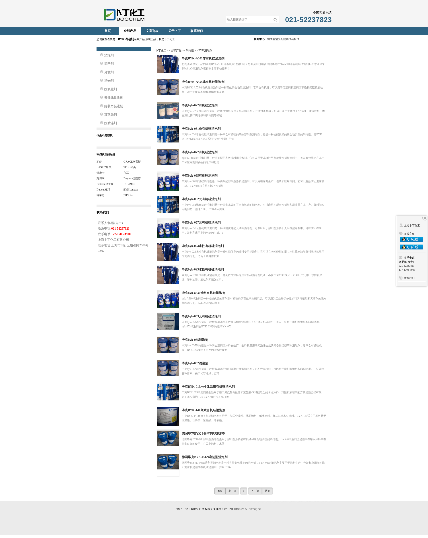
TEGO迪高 (129, 167)
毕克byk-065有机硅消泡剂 (200, 175)
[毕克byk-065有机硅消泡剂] (168, 182)
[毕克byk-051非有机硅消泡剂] (168, 134)
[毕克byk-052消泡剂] (168, 368)
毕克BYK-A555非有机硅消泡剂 (203, 82)
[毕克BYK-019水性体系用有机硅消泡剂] (168, 392)
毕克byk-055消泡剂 (195, 339)
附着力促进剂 (113, 106)
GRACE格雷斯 (132, 161)
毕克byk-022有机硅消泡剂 (200, 105)
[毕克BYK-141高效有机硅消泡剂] (168, 416)
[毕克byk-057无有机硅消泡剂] (168, 229)
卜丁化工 (161, 50)
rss (259, 509)
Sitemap (253, 509)
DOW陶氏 (129, 184)
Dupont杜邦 (103, 189)
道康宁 (101, 172)
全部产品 (130, 31)
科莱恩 (101, 195)
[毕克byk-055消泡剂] (168, 345)
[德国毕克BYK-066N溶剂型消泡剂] (168, 461)
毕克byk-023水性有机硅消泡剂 (203, 269)
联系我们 (197, 31)
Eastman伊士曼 (105, 184)
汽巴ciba (128, 195)
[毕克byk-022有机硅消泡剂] (168, 110)
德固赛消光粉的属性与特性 (283, 39)
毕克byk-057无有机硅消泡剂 (201, 222)
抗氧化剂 (110, 89)
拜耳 (126, 172)
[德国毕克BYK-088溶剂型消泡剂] (168, 438)
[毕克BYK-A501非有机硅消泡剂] (168, 64)
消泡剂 (190, 50)
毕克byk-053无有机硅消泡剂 (201, 316)
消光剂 (109, 80)
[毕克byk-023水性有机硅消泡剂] (168, 275)
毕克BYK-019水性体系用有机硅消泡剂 (208, 386)
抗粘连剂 (110, 123)
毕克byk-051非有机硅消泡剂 (201, 128)
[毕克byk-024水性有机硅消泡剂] (168, 252)
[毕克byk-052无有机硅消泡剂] (168, 204)
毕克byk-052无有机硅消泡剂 (201, 199)
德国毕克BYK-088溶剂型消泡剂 (203, 433)
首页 (108, 31)
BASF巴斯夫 (104, 167)
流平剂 (109, 63)
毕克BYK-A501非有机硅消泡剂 (203, 58)
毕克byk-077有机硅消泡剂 (200, 152)
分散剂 (109, 72)
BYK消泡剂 (205, 50)
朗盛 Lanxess (130, 189)
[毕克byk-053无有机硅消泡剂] (168, 321)
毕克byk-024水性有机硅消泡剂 (203, 246)
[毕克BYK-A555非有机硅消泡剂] (168, 87)
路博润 (101, 178)
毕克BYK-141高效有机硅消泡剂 (203, 410)
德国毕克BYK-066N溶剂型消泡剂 (205, 457)
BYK (99, 161)
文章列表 (152, 31)
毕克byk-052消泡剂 (195, 363)
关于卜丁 (174, 31)
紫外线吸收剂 (113, 97)
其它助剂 (110, 114)
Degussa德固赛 (132, 178)
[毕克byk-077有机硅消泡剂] (168, 157)
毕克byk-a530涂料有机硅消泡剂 (203, 293)
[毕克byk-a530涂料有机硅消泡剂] (168, 299)
